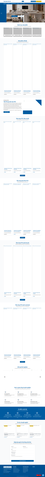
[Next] (43, 13)
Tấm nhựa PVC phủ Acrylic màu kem (36, 293)
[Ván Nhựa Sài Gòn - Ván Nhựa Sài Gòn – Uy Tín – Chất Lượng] (7, 1)
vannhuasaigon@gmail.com (7, 471)
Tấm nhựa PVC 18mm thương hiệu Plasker (17, 169)
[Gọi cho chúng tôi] (8, 474)
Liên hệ (24, 3)
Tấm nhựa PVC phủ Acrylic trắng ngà (26, 293)
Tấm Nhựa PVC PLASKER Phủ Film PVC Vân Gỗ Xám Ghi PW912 (37, 231)
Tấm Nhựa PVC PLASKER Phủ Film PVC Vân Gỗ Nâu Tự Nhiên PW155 (17, 231)
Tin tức (21, 3)
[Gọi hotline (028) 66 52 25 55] (37, 475)
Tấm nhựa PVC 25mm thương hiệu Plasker (8, 169)
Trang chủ (5, 3)
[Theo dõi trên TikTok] (5, 474)
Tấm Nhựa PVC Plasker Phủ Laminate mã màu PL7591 (17, 91)
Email (12, 449)
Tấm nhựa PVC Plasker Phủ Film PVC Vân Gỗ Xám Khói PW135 (7, 231)
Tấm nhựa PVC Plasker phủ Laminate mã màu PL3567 (7, 91)
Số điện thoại (24, 446)
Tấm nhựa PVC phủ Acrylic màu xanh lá (17, 293)
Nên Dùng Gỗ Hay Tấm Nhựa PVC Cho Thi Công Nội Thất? (9, 434)
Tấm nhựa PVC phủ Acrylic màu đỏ (7, 293)
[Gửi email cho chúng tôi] (6, 474)
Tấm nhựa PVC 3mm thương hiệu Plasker (36, 169)
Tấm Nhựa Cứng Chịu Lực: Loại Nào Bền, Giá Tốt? (22, 434)
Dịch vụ (18, 3)
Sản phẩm (8, 3)
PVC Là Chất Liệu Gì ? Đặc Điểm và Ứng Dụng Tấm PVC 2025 (35, 434)
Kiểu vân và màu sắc (13, 3)
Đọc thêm (5, 437)
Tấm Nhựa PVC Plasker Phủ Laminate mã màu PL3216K (27, 91)
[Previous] (1, 13)
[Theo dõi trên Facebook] (4, 474)
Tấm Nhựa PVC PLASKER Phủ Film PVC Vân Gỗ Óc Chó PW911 (27, 231)
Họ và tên (12, 446)
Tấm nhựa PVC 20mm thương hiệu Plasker (27, 169)
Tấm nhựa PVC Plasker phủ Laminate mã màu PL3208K (36, 91)
